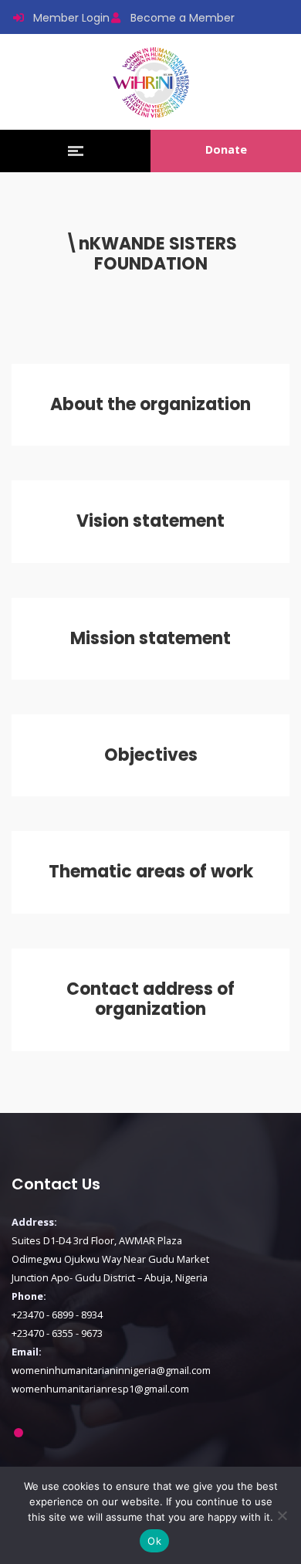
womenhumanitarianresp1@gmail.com (100, 1389)
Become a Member (182, 17)
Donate (226, 149)
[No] (281, 1515)
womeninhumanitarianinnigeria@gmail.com (111, 1370)
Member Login (71, 17)
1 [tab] (18, 1433)
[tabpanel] (150, 1266)
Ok (154, 1541)
